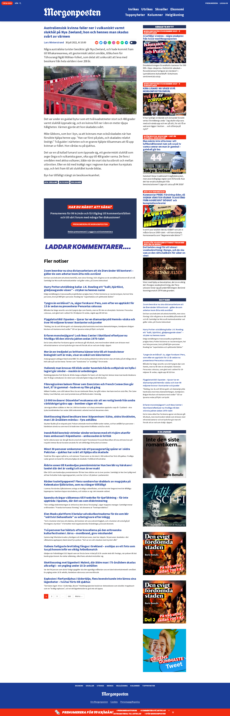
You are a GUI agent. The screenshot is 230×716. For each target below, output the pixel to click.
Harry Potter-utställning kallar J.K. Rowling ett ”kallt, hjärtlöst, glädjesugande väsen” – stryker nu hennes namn (163, 332)
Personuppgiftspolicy (130, 701)
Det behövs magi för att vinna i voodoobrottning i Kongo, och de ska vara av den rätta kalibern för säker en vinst (164, 251)
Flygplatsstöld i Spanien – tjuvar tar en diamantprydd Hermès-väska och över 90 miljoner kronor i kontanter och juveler (162, 382)
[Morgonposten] (79, 13)
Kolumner (135, 686)
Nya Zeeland (50, 182)
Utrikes (100, 686)
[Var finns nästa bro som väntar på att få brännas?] (164, 477)
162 (69, 596)
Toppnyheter (148, 686)
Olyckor (64, 182)
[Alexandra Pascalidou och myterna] (164, 671)
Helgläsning (122, 686)
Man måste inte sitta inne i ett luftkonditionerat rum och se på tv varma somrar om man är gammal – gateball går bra (162, 145)
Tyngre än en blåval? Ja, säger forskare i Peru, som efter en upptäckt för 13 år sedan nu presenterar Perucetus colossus (164, 357)
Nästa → (79, 596)
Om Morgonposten (99, 701)
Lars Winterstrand (54, 42)
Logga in (224, 3)
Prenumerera (211, 3)
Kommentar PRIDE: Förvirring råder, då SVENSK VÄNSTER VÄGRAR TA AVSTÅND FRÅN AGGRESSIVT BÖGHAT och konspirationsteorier (164, 199)
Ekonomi (79, 686)
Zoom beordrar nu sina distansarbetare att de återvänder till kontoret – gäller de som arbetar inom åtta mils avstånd (163, 307)
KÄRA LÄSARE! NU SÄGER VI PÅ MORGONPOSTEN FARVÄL (159, 90)
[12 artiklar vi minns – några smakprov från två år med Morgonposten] (164, 62)
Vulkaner (76, 182)
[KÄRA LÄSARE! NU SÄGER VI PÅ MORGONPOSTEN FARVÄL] (164, 115)
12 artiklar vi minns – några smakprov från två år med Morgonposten (163, 37)
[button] (18, 3)
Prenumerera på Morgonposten (90, 224)
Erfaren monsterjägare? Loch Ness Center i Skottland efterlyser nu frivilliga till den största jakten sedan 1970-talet (162, 407)
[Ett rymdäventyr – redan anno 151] (164, 526)
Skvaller (90, 686)
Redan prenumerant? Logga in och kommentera (90, 231)
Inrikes (110, 686)
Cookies (114, 701)
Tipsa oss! (7, 3)
